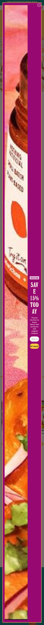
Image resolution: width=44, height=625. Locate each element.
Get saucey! (34, 346)
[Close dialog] (39, 5)
